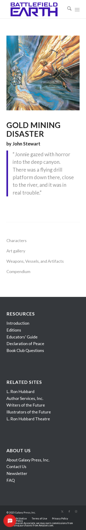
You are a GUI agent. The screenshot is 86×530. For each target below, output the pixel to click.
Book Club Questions (25, 350)
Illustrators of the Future (28, 411)
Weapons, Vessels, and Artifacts (35, 261)
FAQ (10, 480)
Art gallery (15, 250)
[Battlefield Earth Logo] (35, 9)
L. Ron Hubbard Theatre (28, 418)
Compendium (18, 271)
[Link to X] (62, 511)
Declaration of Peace (25, 343)
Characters (16, 240)
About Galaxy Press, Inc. (28, 459)
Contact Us (16, 466)
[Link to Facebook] (69, 511)
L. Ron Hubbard (20, 391)
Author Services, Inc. (24, 398)
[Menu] (77, 9)
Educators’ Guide (22, 336)
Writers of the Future (25, 404)
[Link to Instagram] (76, 511)
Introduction (17, 323)
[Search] (67, 9)
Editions (13, 329)
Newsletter (16, 473)
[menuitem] (67, 9)
